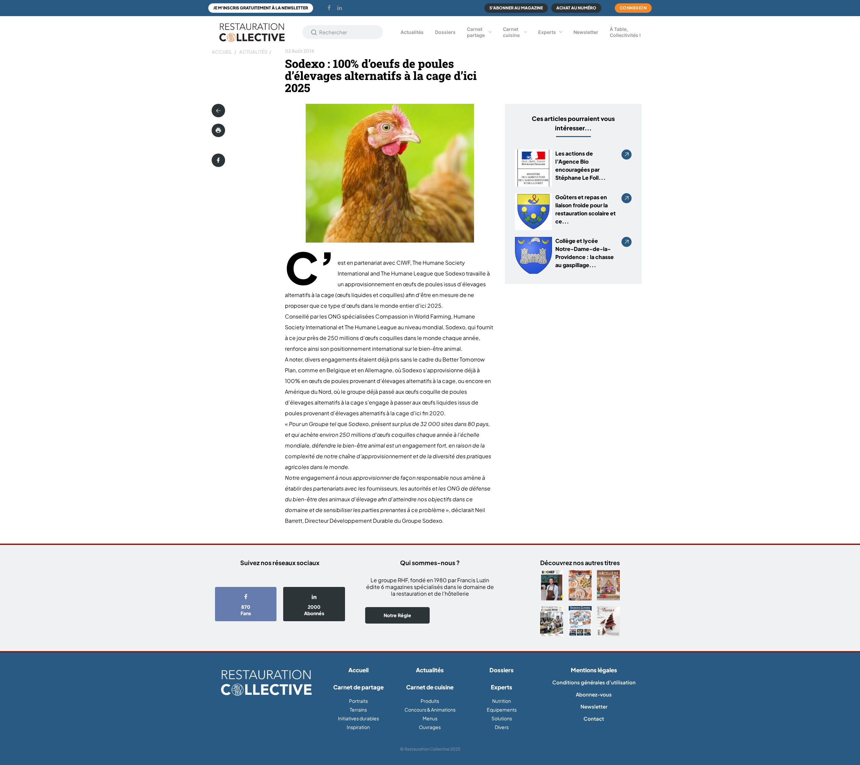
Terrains (358, 710)
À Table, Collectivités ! (625, 32)
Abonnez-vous (594, 694)
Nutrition (501, 701)
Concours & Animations (430, 710)
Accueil (222, 52)
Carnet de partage (358, 687)
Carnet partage (476, 32)
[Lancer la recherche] (314, 32)
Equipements (502, 710)
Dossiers (445, 32)
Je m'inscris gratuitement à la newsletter (260, 7)
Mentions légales (594, 670)
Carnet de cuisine (430, 687)
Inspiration (358, 727)
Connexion (633, 7)
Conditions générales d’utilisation (594, 682)
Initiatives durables (358, 718)
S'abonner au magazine (516, 7)
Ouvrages (430, 727)
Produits (430, 701)
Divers (502, 727)
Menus (430, 718)
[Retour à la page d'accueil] (266, 683)
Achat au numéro (576, 7)
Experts (547, 32)
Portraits (358, 701)
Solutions (501, 718)
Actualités (412, 32)
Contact (594, 718)
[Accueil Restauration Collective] (252, 32)
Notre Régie (397, 615)
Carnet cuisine (511, 32)
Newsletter (585, 32)
